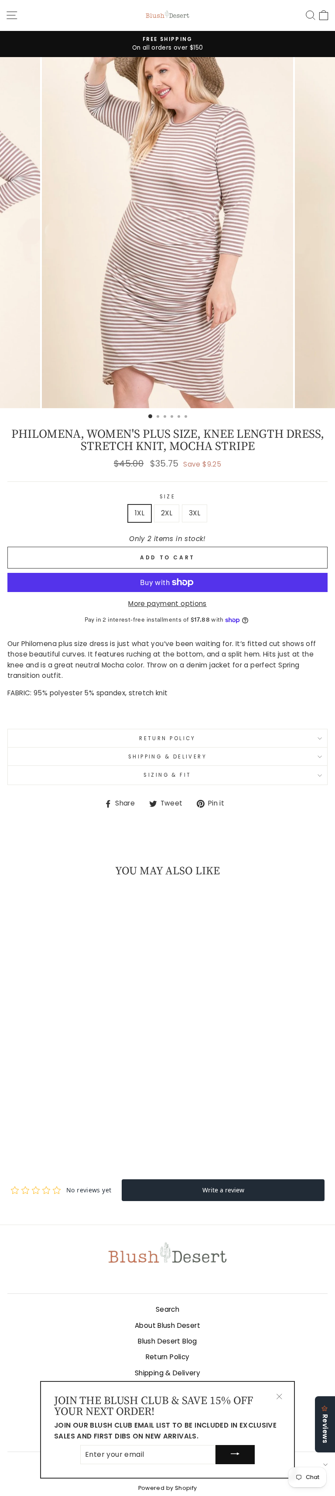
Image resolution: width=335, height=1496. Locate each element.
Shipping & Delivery (167, 756)
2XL (166, 513)
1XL (139, 513)
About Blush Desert (167, 1325)
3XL (194, 513)
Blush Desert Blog (167, 1341)
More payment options (167, 603)
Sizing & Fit (167, 775)
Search (167, 1309)
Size (168, 496)
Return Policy (167, 738)
